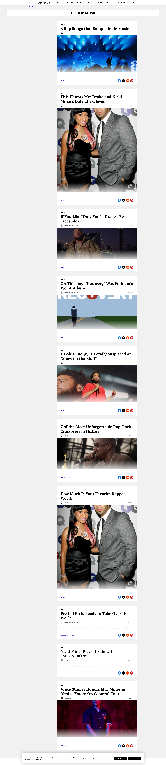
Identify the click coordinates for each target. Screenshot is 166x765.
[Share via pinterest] (131, 80)
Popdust (31, 7)
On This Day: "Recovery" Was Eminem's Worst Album (97, 286)
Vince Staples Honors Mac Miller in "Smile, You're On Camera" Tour (93, 691)
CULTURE (78, 2)
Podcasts (99, 2)
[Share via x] (123, 80)
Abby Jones (67, 33)
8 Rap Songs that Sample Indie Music (95, 28)
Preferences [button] (38, 759)
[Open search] (133, 2)
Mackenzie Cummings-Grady (71, 225)
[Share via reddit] (127, 80)
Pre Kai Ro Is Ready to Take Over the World (94, 616)
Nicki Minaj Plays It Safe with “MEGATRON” (88, 653)
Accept (134, 758)
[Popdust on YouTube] (124, 2)
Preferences (106, 758)
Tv (72, 2)
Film (66, 2)
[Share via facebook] (119, 80)
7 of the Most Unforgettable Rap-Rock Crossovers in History (96, 429)
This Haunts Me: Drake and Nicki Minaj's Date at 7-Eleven (91, 99)
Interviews (89, 2)
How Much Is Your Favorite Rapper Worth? (93, 496)
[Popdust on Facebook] (118, 2)
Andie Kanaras (67, 660)
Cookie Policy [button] (73, 758)
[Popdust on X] (121, 2)
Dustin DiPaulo (67, 698)
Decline (120, 758)
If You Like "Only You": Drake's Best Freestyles (94, 219)
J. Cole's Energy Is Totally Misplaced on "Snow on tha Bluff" (96, 356)
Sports (108, 2)
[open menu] (29, 2)
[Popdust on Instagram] (127, 2)
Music (59, 2)
